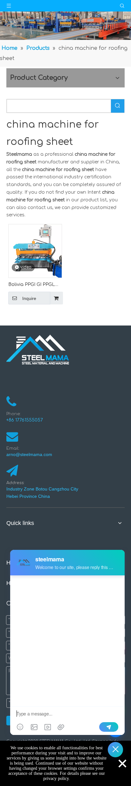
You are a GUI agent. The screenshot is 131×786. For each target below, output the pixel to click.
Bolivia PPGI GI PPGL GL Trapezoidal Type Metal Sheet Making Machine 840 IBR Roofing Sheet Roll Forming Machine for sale (32, 285)
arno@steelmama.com (30, 454)
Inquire (29, 298)
